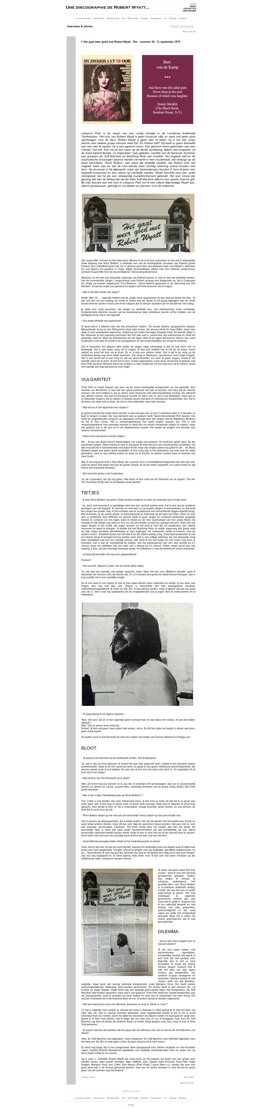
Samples (144, 18)
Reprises (182, 18)
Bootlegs (173, 18)
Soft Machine (99, 18)
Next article (189, 1077)
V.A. (165, 18)
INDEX (193, 6)
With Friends (133, 18)
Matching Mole (113, 18)
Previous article (88, 1077)
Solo (123, 18)
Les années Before (83, 18)
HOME (193, 4)
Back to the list (189, 32)
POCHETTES (190, 8)
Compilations (155, 18)
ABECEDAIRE (189, 11)
